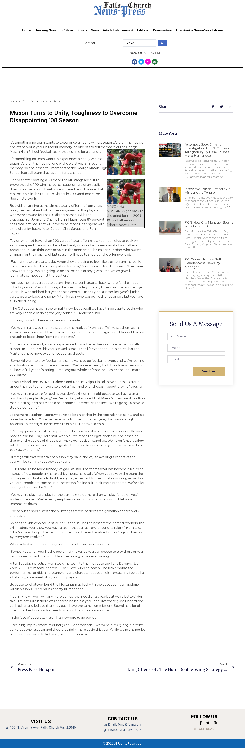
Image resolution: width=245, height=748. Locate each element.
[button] (86, 42)
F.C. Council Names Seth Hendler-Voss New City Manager (203, 263)
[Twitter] (141, 62)
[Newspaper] (155, 62)
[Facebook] (134, 62)
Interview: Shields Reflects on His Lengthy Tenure (207, 190)
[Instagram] (148, 62)
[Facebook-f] (200, 723)
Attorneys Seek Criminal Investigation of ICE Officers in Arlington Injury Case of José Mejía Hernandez (209, 150)
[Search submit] (162, 43)
